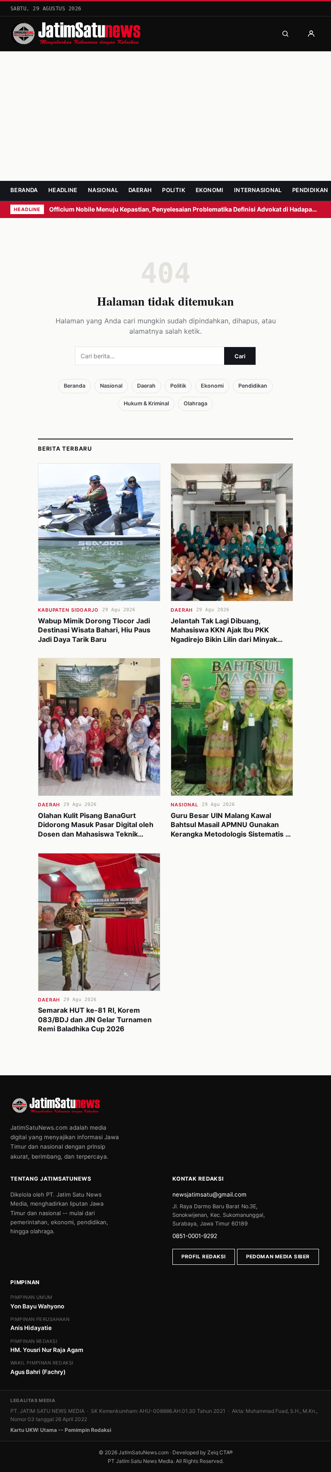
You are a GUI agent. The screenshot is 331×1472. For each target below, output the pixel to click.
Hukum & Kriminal (146, 403)
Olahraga (195, 403)
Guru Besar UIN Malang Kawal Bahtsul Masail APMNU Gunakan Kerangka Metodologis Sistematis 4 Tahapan (230, 829)
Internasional (258, 189)
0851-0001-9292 (194, 1235)
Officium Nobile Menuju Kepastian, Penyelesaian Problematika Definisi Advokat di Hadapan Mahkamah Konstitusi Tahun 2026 (185, 209)
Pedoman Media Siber (278, 1257)
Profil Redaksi (203, 1257)
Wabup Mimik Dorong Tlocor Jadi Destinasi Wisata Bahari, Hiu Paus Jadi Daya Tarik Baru (94, 630)
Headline (63, 189)
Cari (239, 356)
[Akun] (311, 33)
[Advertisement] (165, 116)
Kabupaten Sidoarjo (68, 610)
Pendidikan (310, 189)
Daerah (140, 189)
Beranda (24, 189)
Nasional (103, 189)
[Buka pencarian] (285, 33)
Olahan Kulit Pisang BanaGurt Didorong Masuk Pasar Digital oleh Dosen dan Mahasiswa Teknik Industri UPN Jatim (95, 829)
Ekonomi (210, 189)
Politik (173, 189)
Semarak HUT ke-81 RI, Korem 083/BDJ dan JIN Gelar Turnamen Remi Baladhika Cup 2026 (95, 1019)
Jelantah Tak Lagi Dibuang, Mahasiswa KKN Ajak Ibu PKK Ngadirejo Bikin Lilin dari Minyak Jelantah (224, 634)
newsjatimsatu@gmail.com (209, 1194)
